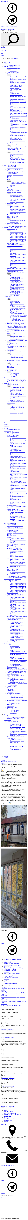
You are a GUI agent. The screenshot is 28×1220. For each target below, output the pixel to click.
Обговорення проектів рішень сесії (16, 244)
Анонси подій (13, 343)
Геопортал (6, 979)
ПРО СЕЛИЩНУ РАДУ (10, 165)
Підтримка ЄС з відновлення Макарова (14, 967)
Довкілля (9, 366)
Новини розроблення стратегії (18, 147)
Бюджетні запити (14, 301)
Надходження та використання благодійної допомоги (18, 317)
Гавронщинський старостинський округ (16, 88)
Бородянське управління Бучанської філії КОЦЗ (16, 157)
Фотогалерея (7, 981)
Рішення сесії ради (12, 229)
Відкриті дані (7, 296)
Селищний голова (11, 166)
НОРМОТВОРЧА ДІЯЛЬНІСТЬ (12, 227)
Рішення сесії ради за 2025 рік (18, 240)
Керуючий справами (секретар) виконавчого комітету (15, 171)
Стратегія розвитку (12, 143)
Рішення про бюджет (15, 302)
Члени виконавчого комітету (17, 206)
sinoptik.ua (15, 58)
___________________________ (18, 410)
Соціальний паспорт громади (14, 148)
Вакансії (9, 179)
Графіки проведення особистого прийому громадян (18, 399)
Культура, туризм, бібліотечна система (17, 340)
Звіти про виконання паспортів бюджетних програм (18, 308)
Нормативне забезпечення (14, 223)
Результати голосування (16, 232)
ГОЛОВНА (7, 62)
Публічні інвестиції (15, 319)
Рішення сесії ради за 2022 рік (18, 239)
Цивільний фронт (14, 375)
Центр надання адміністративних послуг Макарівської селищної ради (16, 379)
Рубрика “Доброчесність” (16, 202)
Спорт (5, 980)
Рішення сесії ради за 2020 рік (18, 233)
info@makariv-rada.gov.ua (7, 1165)
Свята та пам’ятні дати (13, 149)
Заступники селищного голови (15, 168)
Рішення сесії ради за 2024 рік (18, 236)
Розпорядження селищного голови (16, 272)
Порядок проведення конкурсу (18, 182)
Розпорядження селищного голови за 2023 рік (17, 284)
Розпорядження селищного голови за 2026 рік (17, 293)
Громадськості (7, 383)
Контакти (3, 1124)
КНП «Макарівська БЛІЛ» (17, 339)
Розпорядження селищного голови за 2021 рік (17, 279)
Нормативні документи (16, 195)
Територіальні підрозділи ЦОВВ (15, 151)
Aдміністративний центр (13, 68)
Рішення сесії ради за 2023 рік (18, 234)
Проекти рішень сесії (12, 243)
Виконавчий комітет (12, 203)
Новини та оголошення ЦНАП (15, 381)
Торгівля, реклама (11, 349)
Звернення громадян (12, 384)
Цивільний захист (11, 370)
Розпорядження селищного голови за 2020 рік (17, 276)
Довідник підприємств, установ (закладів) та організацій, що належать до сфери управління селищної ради (17, 325)
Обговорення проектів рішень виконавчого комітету (15, 270)
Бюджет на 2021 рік (15, 213)
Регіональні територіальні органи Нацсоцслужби (17, 163)
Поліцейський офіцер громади (12, 973)
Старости (6, 972)
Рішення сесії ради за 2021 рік (18, 237)
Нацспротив (13, 376)
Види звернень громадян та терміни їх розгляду (17, 392)
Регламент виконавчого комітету (18, 207)
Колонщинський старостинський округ (16, 94)
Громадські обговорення (16, 357)
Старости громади (12, 173)
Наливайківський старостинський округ (16, 119)
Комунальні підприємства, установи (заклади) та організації (16, 328)
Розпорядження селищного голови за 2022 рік (17, 282)
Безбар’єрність (11, 403)
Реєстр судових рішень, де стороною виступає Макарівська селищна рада (16, 225)
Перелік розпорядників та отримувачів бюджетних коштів (18, 314)
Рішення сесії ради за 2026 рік (18, 241)
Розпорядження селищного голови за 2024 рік (17, 287)
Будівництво (10, 350)
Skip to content (4, 1)
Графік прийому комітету (16, 210)
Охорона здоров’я (11, 333)
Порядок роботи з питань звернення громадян (16, 389)
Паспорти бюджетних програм (18, 306)
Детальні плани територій (17, 359)
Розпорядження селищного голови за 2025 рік (17, 290)
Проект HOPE (7, 966)
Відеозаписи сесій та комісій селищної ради (17, 221)
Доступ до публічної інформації (12, 959)
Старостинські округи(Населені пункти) (13, 73)
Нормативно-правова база (17, 387)
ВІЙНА (6, 63)
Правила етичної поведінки (14, 190)
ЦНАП (5, 377)
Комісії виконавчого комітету (17, 209)
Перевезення (10, 367)
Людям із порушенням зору (9, 26)
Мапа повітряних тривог (13, 65)
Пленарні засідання (12, 217)
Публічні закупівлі (12, 369)
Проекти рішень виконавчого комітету (17, 268)
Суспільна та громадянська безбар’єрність (17, 408)
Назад (8, 69)
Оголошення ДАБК (15, 365)
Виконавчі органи (11, 177)
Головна (3, 760)
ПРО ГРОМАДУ (8, 66)
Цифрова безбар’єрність (16, 406)
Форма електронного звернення (15, 401)
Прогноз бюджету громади (17, 320)
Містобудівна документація (14, 351)
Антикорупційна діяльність (14, 192)
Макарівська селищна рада (8, 29)
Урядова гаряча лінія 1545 (17, 394)
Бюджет (9, 298)
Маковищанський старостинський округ (16, 111)
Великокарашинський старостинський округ (16, 86)
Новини (6, 422)
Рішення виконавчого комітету (18, 212)
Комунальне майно (12, 322)
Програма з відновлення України (12, 965)
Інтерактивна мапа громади (11, 977)
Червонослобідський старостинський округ (16, 139)
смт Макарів (13, 71)
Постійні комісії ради (12, 216)
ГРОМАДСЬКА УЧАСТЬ (10, 1118)
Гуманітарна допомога (10, 969)
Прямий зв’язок (8, 1120)
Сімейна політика (11, 345)
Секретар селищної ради (13, 169)
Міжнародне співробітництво (8, 761)
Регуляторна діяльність (13, 295)
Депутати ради (11, 214)
